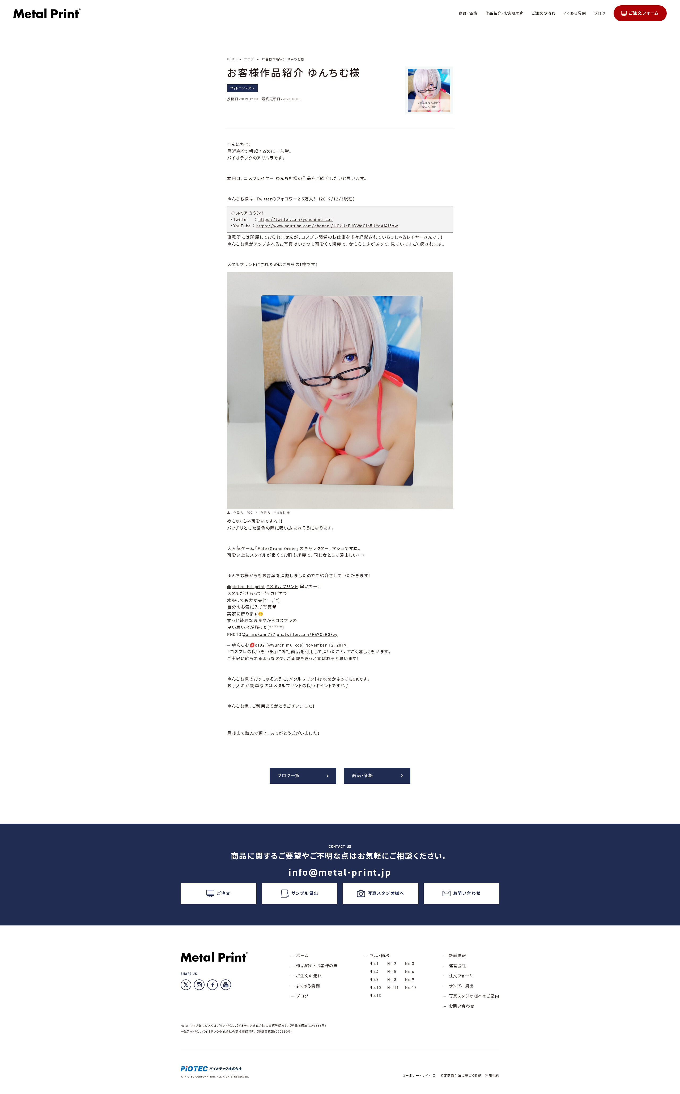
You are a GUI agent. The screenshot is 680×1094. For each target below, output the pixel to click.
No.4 (374, 971)
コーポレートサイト (416, 1076)
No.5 (392, 971)
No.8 (392, 979)
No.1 (374, 963)
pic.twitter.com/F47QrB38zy (307, 634)
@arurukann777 (258, 634)
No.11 (393, 987)
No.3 (409, 963)
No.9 (409, 979)
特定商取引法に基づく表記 (460, 1076)
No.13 (375, 995)
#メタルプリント (282, 586)
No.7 (374, 979)
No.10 (375, 987)
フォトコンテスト (242, 88)
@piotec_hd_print (246, 586)
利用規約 (492, 1076)
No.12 (411, 987)
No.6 (409, 971)
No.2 (392, 963)
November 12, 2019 (326, 645)
